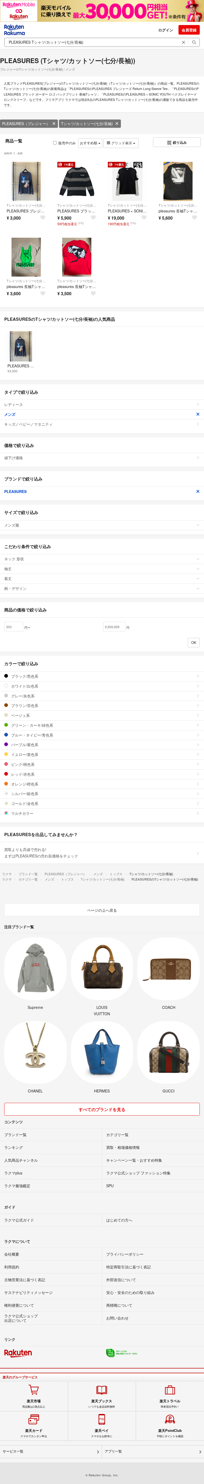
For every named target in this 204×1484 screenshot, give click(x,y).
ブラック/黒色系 (24, 676)
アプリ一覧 (113, 1451)
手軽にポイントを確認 (170, 1433)
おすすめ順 (89, 142)
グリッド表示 (121, 142)
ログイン (165, 29)
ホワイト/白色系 (24, 686)
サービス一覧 (13, 1451)
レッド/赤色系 (22, 774)
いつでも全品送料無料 (101, 1403)
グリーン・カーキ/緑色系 (31, 725)
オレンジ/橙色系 (24, 784)
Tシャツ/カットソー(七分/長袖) (87, 123)
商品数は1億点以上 (33, 1403)
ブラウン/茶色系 (24, 705)
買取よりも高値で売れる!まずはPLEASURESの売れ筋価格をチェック (41, 852)
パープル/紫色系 (24, 744)
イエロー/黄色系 (24, 754)
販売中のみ (67, 142)
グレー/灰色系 (22, 695)
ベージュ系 (20, 715)
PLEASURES (15, 491)
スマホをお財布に (101, 1433)
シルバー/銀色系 (24, 793)
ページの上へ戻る (102, 910)
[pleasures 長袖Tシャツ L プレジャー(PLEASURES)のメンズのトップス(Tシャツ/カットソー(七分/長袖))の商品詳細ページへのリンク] (178, 181)
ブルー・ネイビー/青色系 (31, 735)
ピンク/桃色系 (22, 764)
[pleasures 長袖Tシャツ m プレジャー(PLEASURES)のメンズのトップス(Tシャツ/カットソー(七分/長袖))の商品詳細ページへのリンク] (26, 257)
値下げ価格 (13, 457)
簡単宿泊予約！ (170, 1403)
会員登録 (189, 29)
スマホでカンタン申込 (33, 1433)
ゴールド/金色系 (24, 803)
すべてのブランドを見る (102, 1109)
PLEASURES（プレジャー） (26, 123)
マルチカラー (21, 813)
